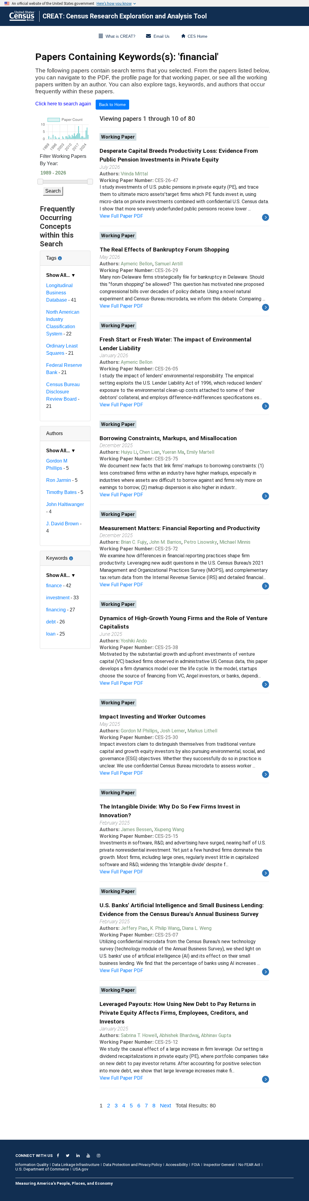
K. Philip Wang (165, 928)
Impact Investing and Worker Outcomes (152, 716)
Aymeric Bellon (136, 264)
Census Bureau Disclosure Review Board (63, 392)
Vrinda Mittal (134, 174)
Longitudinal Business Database (59, 293)
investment (57, 597)
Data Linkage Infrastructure (75, 1164)
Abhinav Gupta (216, 1035)
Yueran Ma (173, 452)
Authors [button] (54, 433)
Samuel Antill (169, 264)
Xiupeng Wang (169, 829)
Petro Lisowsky (200, 542)
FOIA (196, 1164)
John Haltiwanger (65, 504)
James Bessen (136, 829)
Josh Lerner (172, 731)
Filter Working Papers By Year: (63, 160)
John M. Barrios (165, 542)
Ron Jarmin (58, 480)
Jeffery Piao (134, 928)
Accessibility (177, 1164)
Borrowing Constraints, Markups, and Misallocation (168, 438)
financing (56, 609)
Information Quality (31, 1164)
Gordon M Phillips (139, 731)
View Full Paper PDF (121, 216)
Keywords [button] (65, 556)
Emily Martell (200, 452)
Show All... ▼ (61, 275)
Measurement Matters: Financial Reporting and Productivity (180, 528)
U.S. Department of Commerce (42, 1169)
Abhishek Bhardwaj (179, 1035)
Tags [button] (65, 256)
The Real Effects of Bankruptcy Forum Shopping (164, 249)
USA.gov (80, 1169)
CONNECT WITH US (34, 1155)
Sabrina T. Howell (139, 1035)
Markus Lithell (202, 731)
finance (54, 585)
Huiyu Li (129, 452)
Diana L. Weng (197, 928)
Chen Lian (149, 452)
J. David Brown (62, 523)
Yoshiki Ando (134, 641)
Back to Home (112, 104)
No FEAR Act (249, 1164)
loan (51, 633)
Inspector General (219, 1164)
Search (53, 191)
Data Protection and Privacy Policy (132, 1164)
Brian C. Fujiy (134, 542)
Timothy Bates (61, 492)
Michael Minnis (234, 542)
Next (165, 1106)
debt (51, 621)
